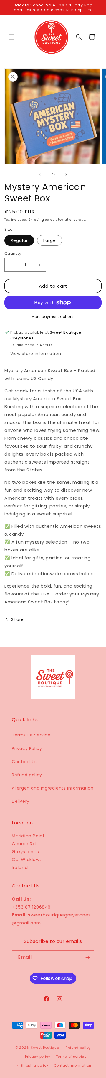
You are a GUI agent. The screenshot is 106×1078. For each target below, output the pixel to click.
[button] (11, 36)
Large (49, 240)
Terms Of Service (31, 735)
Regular (19, 240)
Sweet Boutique (45, 1047)
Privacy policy (37, 1056)
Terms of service (71, 1056)
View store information (35, 353)
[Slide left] (40, 174)
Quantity (12, 253)
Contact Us (24, 762)
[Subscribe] (87, 957)
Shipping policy (34, 1065)
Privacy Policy (27, 748)
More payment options (53, 316)
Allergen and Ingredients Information (53, 788)
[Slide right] (65, 174)
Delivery (20, 801)
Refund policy (27, 775)
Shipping (36, 220)
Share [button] (17, 619)
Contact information (72, 1065)
